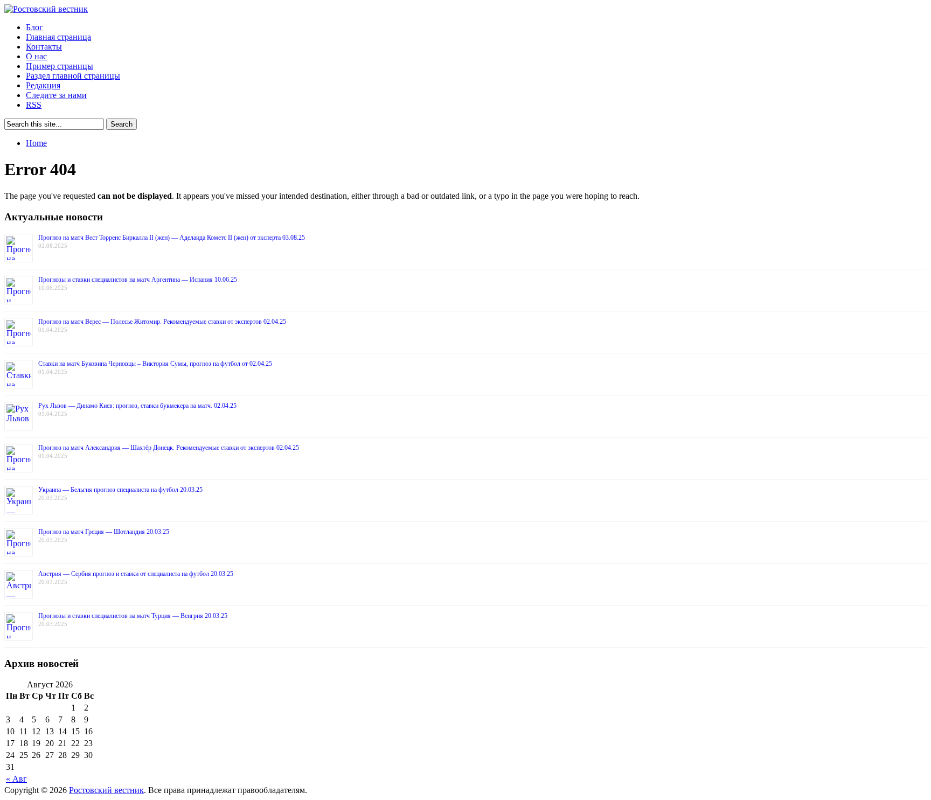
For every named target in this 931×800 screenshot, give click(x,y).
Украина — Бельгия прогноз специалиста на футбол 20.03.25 (120, 489)
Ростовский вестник (106, 790)
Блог (34, 27)
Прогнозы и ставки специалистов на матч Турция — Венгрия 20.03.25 (132, 616)
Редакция (43, 85)
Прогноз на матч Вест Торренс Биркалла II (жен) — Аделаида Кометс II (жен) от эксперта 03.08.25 (171, 237)
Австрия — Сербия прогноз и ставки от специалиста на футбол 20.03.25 (135, 574)
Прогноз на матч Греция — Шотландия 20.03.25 (103, 531)
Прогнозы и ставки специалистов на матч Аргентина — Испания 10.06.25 (137, 279)
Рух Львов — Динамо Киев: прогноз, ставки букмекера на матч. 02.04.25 (137, 405)
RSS (33, 104)
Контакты (44, 46)
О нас (36, 56)
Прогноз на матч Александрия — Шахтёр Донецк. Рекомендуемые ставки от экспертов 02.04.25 (168, 447)
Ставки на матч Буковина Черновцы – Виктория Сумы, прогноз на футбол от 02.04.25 (155, 363)
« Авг (16, 778)
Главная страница (58, 36)
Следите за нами (56, 95)
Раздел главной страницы (73, 75)
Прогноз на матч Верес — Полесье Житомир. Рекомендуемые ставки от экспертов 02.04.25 (162, 321)
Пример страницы (59, 66)
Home (36, 143)
